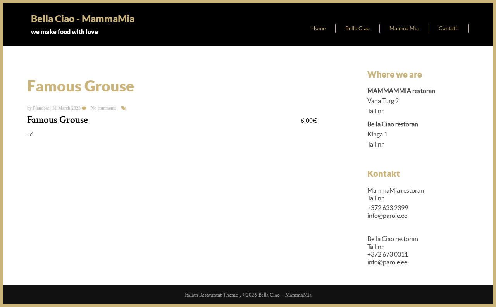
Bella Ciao (357, 28)
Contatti (449, 28)
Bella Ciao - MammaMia (82, 18)
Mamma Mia (404, 28)
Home (318, 28)
